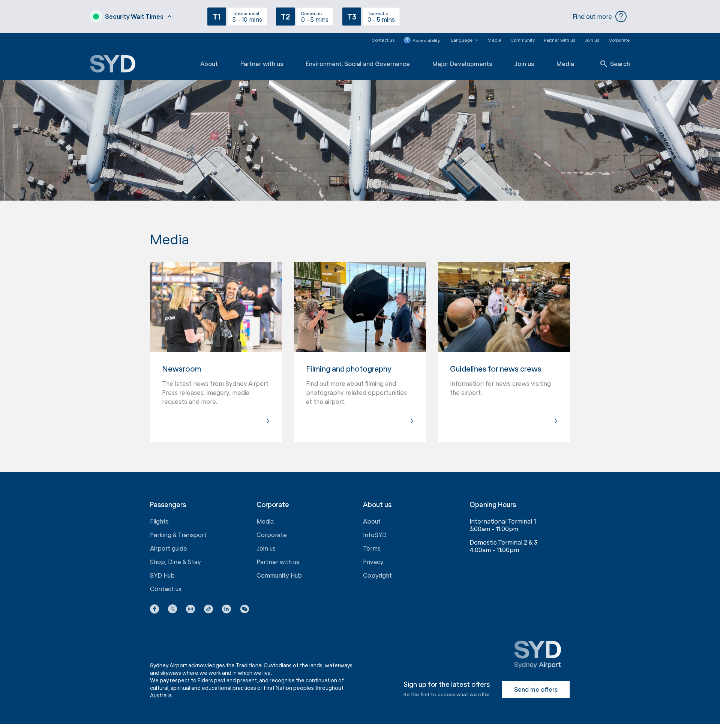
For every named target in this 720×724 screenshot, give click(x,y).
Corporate (619, 39)
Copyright (377, 575)
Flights (159, 521)
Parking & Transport (178, 534)
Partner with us (560, 39)
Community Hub (279, 575)
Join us (592, 39)
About (209, 63)
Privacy (373, 561)
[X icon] (172, 610)
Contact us (383, 39)
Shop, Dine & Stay (175, 561)
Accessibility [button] (426, 40)
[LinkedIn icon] (226, 610)
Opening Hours (493, 505)
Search (620, 63)
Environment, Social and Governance (358, 63)
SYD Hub (162, 575)
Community (522, 39)
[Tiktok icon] (208, 610)
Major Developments (462, 63)
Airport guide (168, 548)
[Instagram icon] (190, 610)
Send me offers (536, 689)
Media (494, 39)
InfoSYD (375, 534)
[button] (460, 40)
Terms (372, 548)
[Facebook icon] (154, 610)
